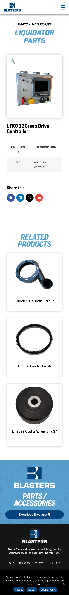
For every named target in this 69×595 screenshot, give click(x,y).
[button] (12, 61)
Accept (19, 589)
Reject (31, 589)
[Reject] (63, 583)
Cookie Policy (48, 589)
